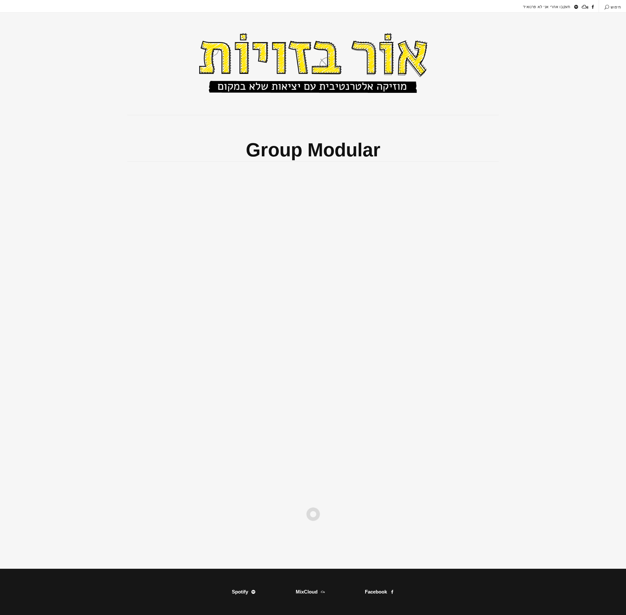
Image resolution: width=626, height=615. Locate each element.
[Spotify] (576, 7)
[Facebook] (593, 7)
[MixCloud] (585, 7)
